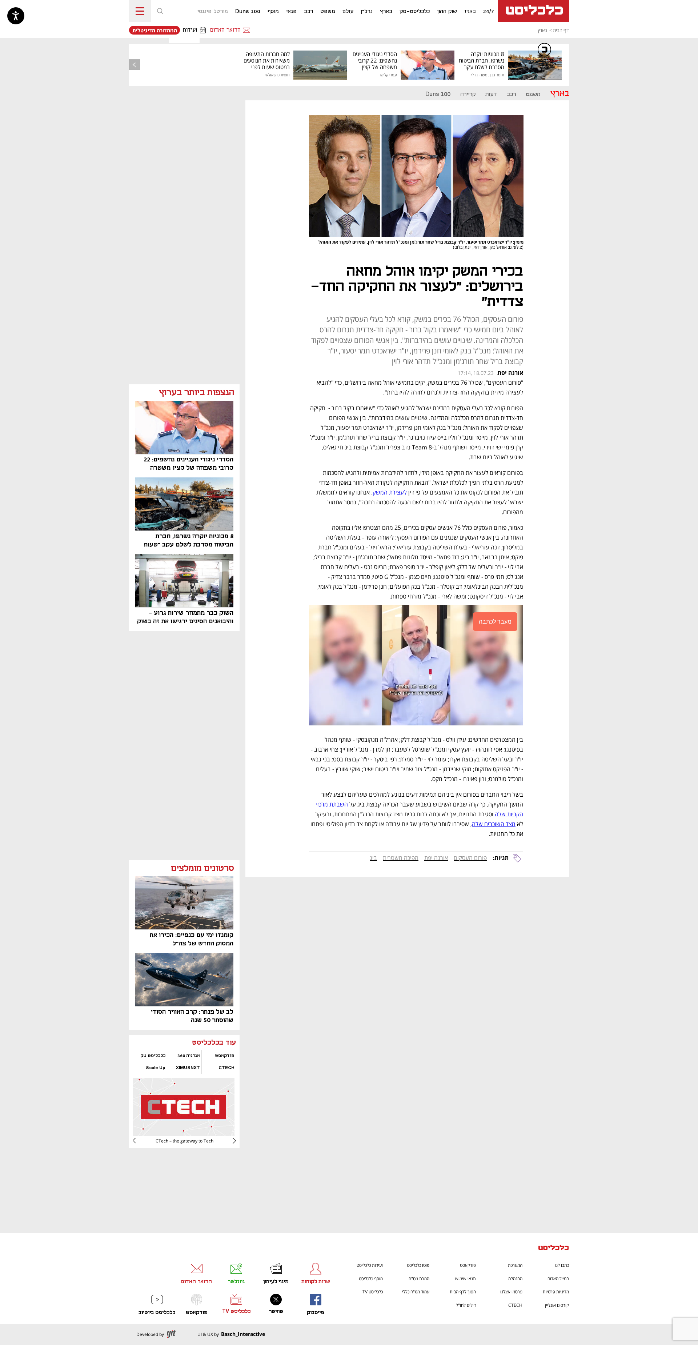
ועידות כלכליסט (370, 1265)
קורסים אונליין (557, 1305)
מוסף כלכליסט (371, 1279)
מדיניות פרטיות (556, 1292)
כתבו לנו (562, 1265)
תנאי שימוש (465, 1279)
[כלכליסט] (553, 1248)
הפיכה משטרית (400, 858)
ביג (373, 858)
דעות (491, 94)
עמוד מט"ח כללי (415, 1292)
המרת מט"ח (419, 1279)
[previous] (134, 64)
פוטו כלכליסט (418, 1265)
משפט (533, 94)
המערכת (515, 1265)
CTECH (515, 1305)
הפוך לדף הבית (463, 1292)
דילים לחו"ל (466, 1305)
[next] (140, 1140)
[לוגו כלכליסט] (533, 11)
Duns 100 (437, 94)
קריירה (468, 94)
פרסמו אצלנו (511, 1292)
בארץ (542, 30)
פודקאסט (468, 1265)
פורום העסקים (470, 858)
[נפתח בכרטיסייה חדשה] (183, 1133)
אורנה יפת (436, 858)
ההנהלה (515, 1279)
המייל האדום (558, 1279)
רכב (511, 94)
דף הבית (561, 30)
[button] (160, 11)
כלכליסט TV (372, 1292)
